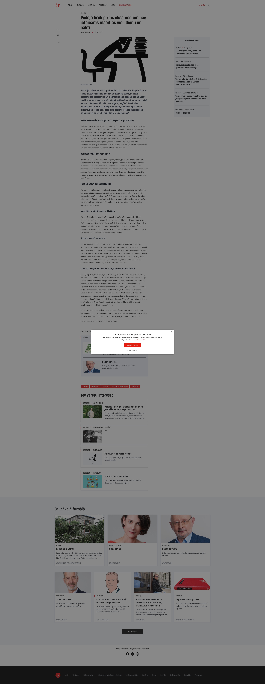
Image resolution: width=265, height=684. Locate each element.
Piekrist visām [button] (132, 345)
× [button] (171, 332)
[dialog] (132, 342)
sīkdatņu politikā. (140, 340)
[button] (132, 350)
